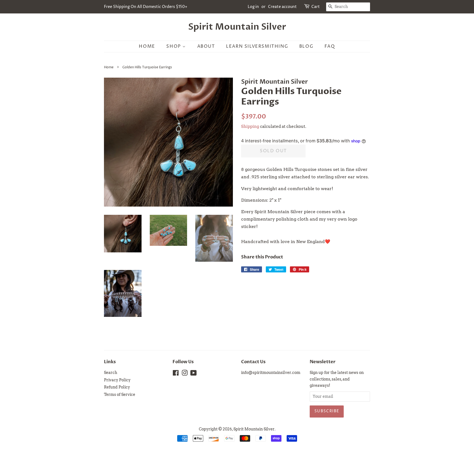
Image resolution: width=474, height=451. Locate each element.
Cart (315, 6)
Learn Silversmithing (257, 46)
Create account (282, 6)
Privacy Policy (117, 380)
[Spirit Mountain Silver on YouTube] (193, 374)
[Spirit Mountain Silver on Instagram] (185, 374)
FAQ (330, 46)
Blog (306, 46)
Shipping (250, 126)
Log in (253, 6)
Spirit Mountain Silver (237, 27)
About (206, 46)
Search (110, 372)
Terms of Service (119, 394)
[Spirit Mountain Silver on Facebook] (176, 374)
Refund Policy (117, 387)
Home (147, 46)
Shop (174, 46)
